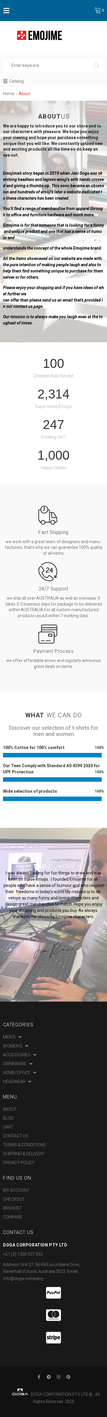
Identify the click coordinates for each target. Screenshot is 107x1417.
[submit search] (99, 65)
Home (8, 93)
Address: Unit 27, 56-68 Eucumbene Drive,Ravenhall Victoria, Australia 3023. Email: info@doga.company (41, 1271)
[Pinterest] (68, 1377)
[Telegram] (49, 1377)
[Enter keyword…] (48, 65)
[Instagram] (58, 1377)
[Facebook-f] (39, 1377)
